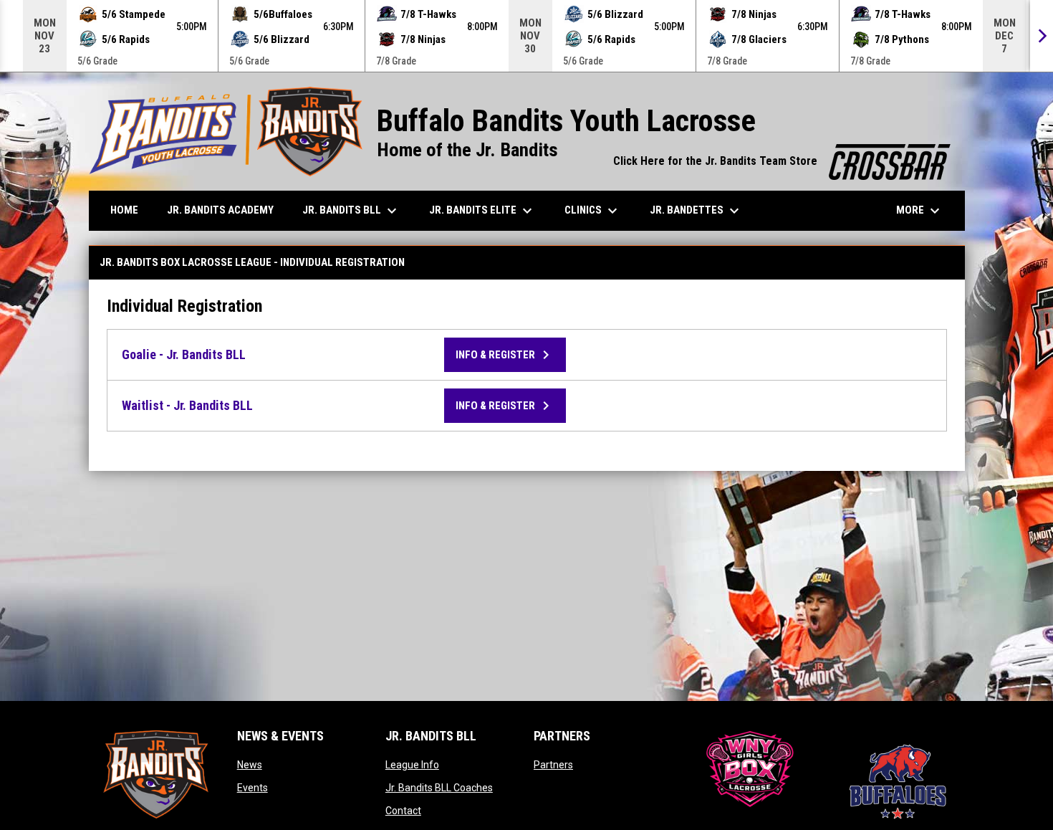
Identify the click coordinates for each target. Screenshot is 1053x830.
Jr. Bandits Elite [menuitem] (482, 210)
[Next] (1041, 36)
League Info (412, 765)
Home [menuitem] (124, 210)
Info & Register (505, 354)
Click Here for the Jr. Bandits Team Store (782, 161)
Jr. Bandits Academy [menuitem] (220, 210)
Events (252, 787)
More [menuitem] (919, 210)
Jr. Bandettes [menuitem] (696, 210)
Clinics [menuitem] (592, 210)
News (249, 765)
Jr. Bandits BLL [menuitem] (351, 210)
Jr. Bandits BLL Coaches (439, 787)
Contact (403, 810)
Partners (553, 765)
